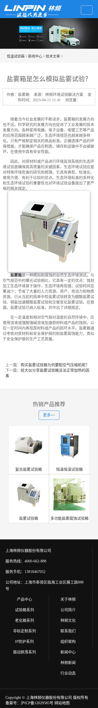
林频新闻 (68, 663)
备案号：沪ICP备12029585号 (29, 703)
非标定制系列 (24, 631)
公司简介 (68, 610)
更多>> (49, 415)
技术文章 (53, 56)
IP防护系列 (24, 642)
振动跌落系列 (24, 652)
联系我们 (68, 631)
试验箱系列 (24, 610)
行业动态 (68, 673)
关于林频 (68, 599)
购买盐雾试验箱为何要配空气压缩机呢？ (55, 365)
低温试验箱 (15, 56)
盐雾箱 (16, 275)
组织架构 (68, 642)
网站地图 (62, 703)
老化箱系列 (24, 620)
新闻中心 (35, 56)
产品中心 (24, 599)
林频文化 (68, 620)
